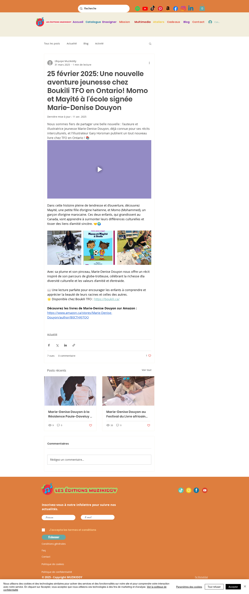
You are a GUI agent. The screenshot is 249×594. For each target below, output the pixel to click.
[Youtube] (145, 8)
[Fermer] (245, 586)
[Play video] (99, 169)
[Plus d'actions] (149, 63)
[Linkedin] (191, 8)
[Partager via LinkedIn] (65, 345)
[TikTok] (153, 8)
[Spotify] (137, 8)
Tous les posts (52, 43)
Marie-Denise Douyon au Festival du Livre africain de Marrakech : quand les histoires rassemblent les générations (126, 414)
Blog (86, 43)
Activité (99, 43)
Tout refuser (214, 586)
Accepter (233, 586)
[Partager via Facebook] (48, 345)
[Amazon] (168, 8)
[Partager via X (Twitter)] (57, 345)
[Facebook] (175, 8)
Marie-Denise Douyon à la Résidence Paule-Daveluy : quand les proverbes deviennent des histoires (69, 414)
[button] (202, 7)
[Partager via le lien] (73, 345)
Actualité (72, 43)
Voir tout (146, 370)
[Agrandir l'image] (64, 248)
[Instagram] (183, 8)
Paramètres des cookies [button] (189, 586)
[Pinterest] (160, 8)
